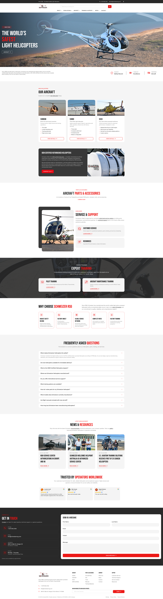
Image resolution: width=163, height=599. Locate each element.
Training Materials (89, 583)
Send (118, 591)
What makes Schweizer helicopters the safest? (54, 353)
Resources (114, 581)
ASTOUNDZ (64, 597)
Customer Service (116, 575)
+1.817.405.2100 (104, 1)
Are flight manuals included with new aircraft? (53, 400)
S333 (73, 579)
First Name (66, 522)
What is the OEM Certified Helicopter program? (54, 368)
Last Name (114, 522)
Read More (43, 466)
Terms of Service (120, 597)
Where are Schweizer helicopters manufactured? (54, 373)
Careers (100, 579)
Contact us (47, 171)
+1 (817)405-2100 (45, 586)
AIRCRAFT (6, 52)
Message (65, 542)
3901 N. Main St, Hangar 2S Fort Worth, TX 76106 (52, 591)
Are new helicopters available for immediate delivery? (56, 362)
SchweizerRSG (45, 597)
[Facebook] (123, 2)
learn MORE (87, 233)
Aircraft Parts (88, 575)
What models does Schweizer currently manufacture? (56, 395)
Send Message (110, 555)
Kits (86, 577)
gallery (111, 428)
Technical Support (116, 577)
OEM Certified (75, 581)
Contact (4, 522)
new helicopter (54, 95)
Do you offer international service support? (53, 379)
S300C (73, 575)
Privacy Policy (113, 597)
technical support (102, 220)
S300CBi (74, 577)
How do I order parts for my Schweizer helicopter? (55, 389)
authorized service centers (106, 218)
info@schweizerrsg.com (116, 1)
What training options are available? (51, 384)
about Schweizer (117, 307)
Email (64, 528)
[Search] (109, 6)
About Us (101, 575)
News (100, 577)
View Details (51, 138)
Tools (86, 579)
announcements (75, 428)
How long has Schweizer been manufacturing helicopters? (57, 405)
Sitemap (107, 597)
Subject (65, 535)
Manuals (87, 581)
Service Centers (115, 579)
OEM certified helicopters (58, 157)
